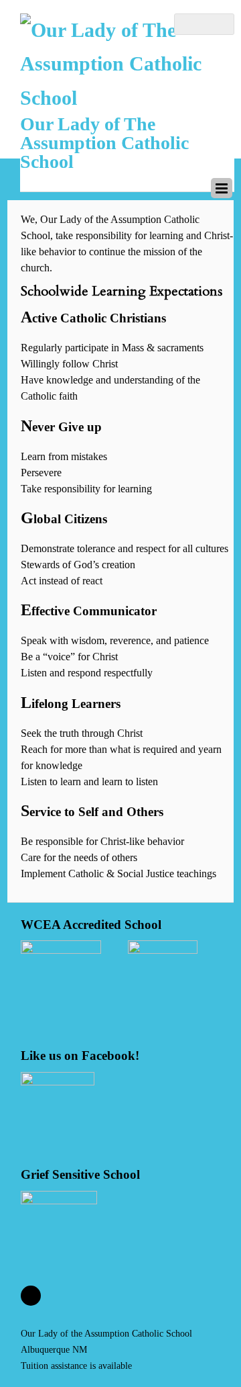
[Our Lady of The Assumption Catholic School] (127, 98)
